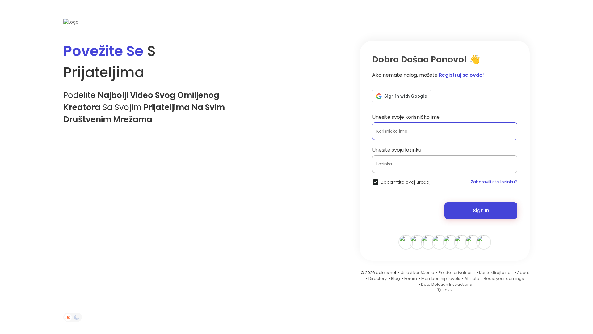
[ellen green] (472, 242)
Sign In (481, 210)
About (523, 273)
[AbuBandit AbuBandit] (483, 242)
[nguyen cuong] (428, 242)
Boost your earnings (504, 278)
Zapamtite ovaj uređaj (405, 182)
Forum (410, 278)
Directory (377, 278)
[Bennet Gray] (450, 242)
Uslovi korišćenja (417, 273)
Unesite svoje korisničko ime (406, 117)
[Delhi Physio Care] (439, 242)
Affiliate (472, 278)
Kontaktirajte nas (496, 273)
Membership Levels (440, 278)
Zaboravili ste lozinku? (494, 182)
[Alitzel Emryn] (406, 242)
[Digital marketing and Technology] (461, 242)
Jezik (447, 290)
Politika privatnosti (457, 273)
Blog (395, 278)
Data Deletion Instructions (446, 284)
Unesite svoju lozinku (396, 149)
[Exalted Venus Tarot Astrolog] (417, 242)
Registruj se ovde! (461, 75)
